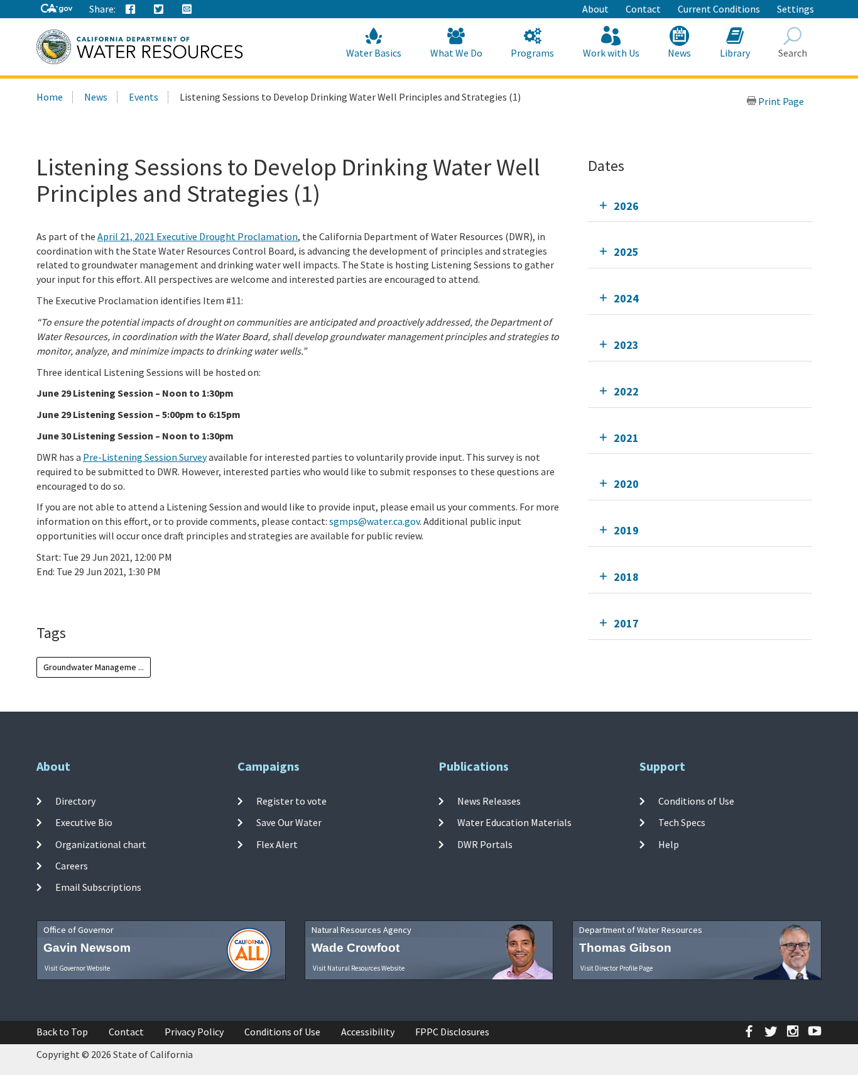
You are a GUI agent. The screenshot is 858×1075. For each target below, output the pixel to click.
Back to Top (62, 1031)
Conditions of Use (696, 801)
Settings (795, 9)
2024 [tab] (626, 298)
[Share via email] (187, 9)
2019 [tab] (626, 530)
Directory (75, 801)
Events (143, 97)
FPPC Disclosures (452, 1031)
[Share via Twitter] (159, 9)
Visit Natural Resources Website (359, 968)
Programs (532, 53)
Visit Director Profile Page (616, 968)
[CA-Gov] (56, 9)
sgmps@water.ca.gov (374, 521)
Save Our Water (289, 822)
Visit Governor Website (77, 968)
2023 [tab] (626, 345)
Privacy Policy (194, 1031)
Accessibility (367, 1031)
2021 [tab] (626, 438)
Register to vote (291, 801)
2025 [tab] (626, 252)
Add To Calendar (90, 597)
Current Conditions (719, 9)
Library (735, 53)
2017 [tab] (626, 623)
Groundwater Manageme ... (93, 667)
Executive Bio (83, 822)
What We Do (456, 53)
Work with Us (611, 53)
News (679, 53)
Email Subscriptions (98, 887)
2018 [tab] (626, 577)
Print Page (780, 101)
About (595, 9)
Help (668, 843)
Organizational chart (100, 843)
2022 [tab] (626, 391)
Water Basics (373, 53)
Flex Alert (277, 843)
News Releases (489, 801)
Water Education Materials (514, 822)
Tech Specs (681, 822)
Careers (71, 865)
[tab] (700, 206)
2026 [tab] (626, 206)
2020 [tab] (626, 484)
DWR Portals (485, 843)
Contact (643, 9)
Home (49, 97)
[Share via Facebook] (130, 9)
